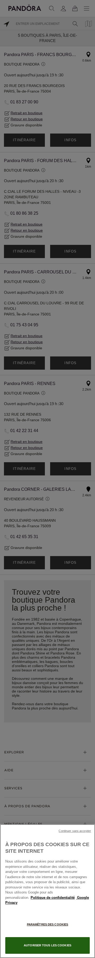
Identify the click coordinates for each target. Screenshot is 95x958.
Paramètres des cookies (47, 924)
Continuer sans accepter (75, 830)
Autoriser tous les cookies (47, 945)
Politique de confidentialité (53, 898)
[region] (47, 891)
